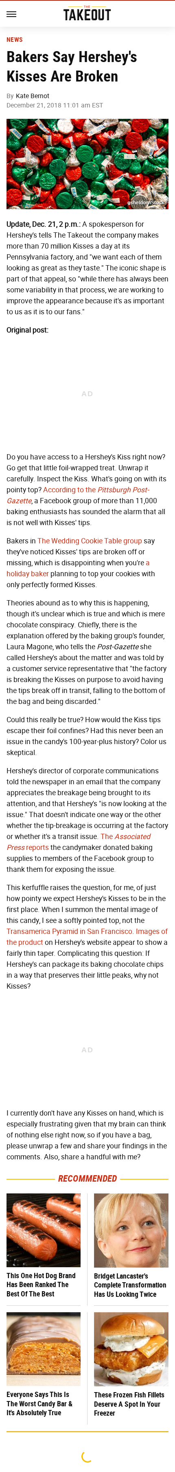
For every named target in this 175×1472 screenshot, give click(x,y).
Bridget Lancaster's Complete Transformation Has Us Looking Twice (130, 1285)
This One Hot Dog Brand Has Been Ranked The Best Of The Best (41, 1284)
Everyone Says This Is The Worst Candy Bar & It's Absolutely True (39, 1403)
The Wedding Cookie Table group (89, 540)
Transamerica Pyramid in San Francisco (69, 931)
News (14, 39)
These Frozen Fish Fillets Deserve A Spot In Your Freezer (129, 1403)
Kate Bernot (32, 96)
